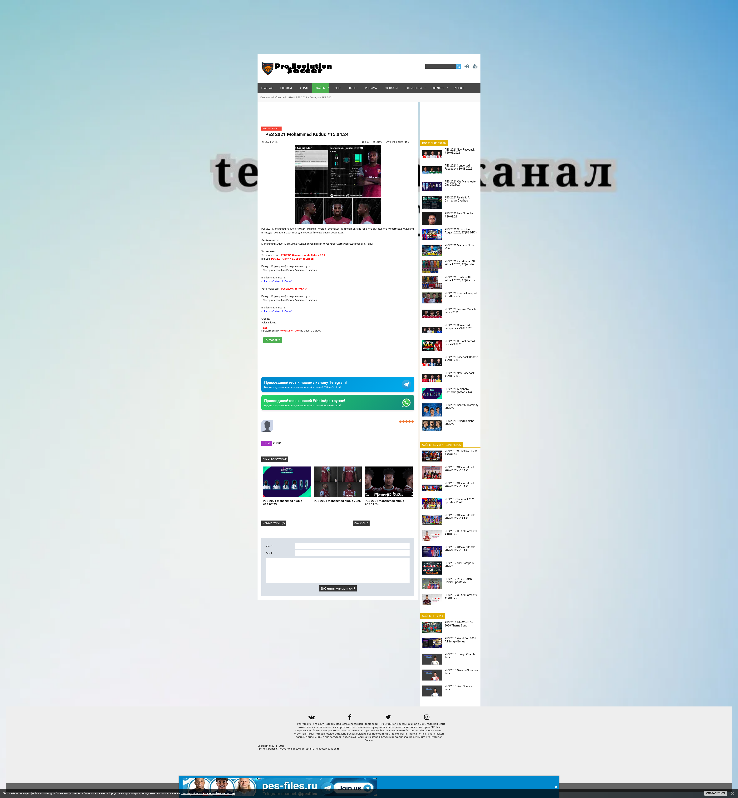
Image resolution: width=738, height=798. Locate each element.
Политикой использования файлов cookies (208, 793)
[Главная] (296, 74)
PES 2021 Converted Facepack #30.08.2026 (458, 167)
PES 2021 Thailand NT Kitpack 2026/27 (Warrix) (460, 279)
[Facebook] (350, 718)
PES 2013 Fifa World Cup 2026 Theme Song (460, 624)
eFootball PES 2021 (295, 97)
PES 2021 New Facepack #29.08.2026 (460, 375)
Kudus (277, 443)
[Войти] (465, 67)
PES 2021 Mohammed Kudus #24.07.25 (282, 502)
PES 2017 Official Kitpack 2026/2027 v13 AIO (460, 549)
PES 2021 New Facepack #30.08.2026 (460, 151)
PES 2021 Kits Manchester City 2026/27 (461, 183)
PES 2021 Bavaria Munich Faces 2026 (460, 311)
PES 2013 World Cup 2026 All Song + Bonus (460, 640)
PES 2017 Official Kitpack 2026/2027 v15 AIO (460, 485)
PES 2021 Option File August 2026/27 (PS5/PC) (461, 231)
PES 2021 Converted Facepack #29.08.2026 (458, 327)
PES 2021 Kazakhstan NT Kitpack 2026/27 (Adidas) (460, 263)
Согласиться (715, 793)
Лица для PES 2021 (321, 97)
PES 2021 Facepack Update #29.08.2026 (461, 359)
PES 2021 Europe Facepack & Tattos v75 (461, 295)
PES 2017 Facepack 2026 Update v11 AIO (460, 501)
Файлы (276, 97)
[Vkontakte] (311, 718)
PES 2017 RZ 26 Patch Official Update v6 (458, 580)
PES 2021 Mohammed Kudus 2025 (337, 501)
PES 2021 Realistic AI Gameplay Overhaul (457, 199)
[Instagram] (427, 718)
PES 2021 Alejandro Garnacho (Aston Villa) (458, 390)
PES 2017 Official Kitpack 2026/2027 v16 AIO (460, 469)
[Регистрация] (475, 67)
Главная (265, 97)
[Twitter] (388, 718)
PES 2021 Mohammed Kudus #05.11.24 (384, 502)
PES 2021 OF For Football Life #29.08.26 (460, 343)
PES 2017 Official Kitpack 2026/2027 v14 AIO (460, 517)
